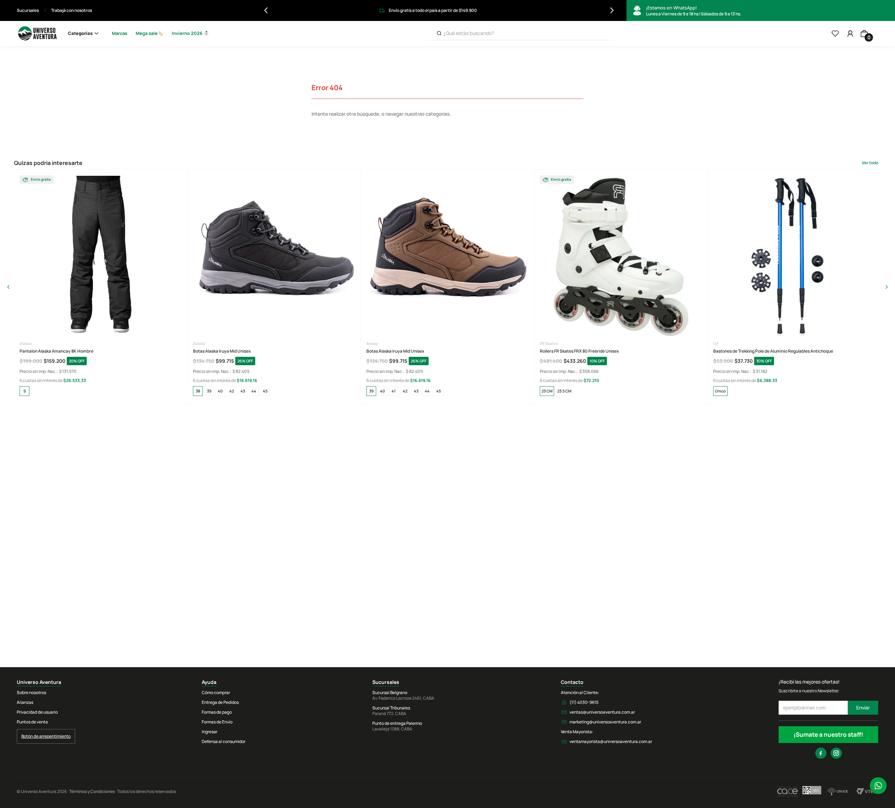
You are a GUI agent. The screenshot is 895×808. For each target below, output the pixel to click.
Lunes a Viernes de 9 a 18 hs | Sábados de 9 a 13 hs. (693, 11)
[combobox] (520, 33)
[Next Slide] (612, 10)
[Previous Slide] (265, 10)
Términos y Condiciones (92, 791)
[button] (24, 391)
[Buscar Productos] (439, 33)
